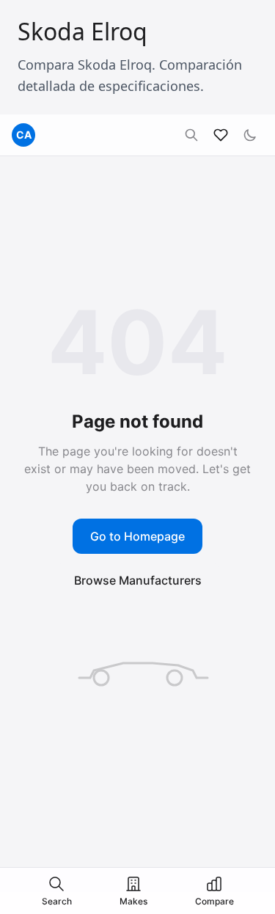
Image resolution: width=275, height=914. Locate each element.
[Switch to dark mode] (250, 135)
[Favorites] (221, 135)
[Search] (191, 135)
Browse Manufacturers (138, 580)
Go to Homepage (137, 536)
